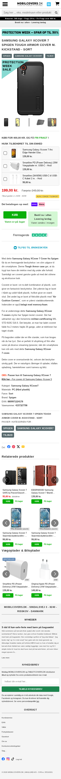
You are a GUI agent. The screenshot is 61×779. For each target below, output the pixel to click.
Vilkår (4, 727)
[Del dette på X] (18, 447)
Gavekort (5, 737)
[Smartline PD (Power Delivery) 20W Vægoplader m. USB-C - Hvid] (15, 166)
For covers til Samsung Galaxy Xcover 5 (27, 379)
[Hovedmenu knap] (5, 4)
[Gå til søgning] (56, 13)
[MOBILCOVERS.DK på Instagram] (7, 760)
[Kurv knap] (57, 3)
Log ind (19, 759)
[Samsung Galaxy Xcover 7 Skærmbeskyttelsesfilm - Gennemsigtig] (16, 519)
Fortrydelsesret (7, 732)
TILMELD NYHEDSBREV (30, 689)
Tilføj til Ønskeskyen (32, 247)
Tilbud (50, 56)
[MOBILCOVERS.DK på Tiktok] (12, 760)
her (37, 701)
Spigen (6, 56)
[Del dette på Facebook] (8, 447)
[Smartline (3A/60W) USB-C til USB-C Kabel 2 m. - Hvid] (15, 179)
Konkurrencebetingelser (11, 746)
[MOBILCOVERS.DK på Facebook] (3, 760)
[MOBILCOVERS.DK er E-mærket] (49, 5)
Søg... (4, 751)
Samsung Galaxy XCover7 (28, 56)
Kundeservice (7, 718)
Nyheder (31, 619)
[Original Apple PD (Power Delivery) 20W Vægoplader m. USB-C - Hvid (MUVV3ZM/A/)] (44, 569)
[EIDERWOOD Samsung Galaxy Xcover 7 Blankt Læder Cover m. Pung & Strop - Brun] (44, 475)
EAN (3, 722)
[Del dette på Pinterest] (13, 447)
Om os (4, 741)
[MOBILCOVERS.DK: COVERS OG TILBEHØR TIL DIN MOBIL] (30, 4)
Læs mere (5, 658)
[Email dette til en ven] (23, 447)
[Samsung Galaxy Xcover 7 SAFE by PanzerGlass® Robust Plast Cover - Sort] (16, 475)
